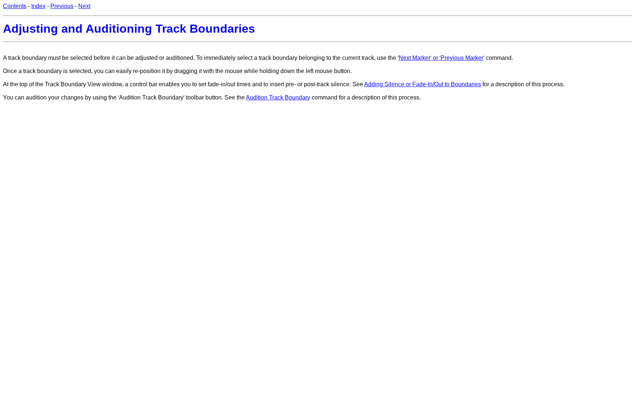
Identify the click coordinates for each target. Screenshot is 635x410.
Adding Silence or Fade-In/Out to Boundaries (422, 84)
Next (84, 6)
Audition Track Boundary (278, 97)
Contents (14, 6)
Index (38, 6)
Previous (61, 6)
